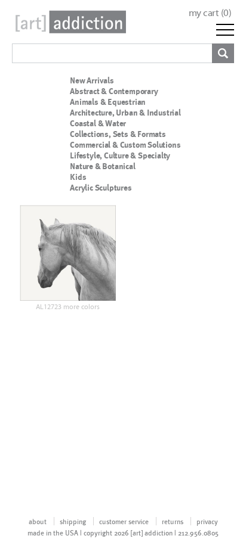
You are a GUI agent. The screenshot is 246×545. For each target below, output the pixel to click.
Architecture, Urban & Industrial (125, 112)
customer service (124, 521)
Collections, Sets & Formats (118, 134)
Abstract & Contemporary (114, 91)
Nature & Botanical (102, 166)
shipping (73, 521)
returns (172, 521)
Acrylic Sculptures (100, 187)
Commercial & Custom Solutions (125, 145)
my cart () (210, 13)
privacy (207, 521)
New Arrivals (92, 80)
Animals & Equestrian (108, 102)
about (38, 521)
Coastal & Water (98, 123)
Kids (78, 177)
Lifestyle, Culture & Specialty (120, 155)
